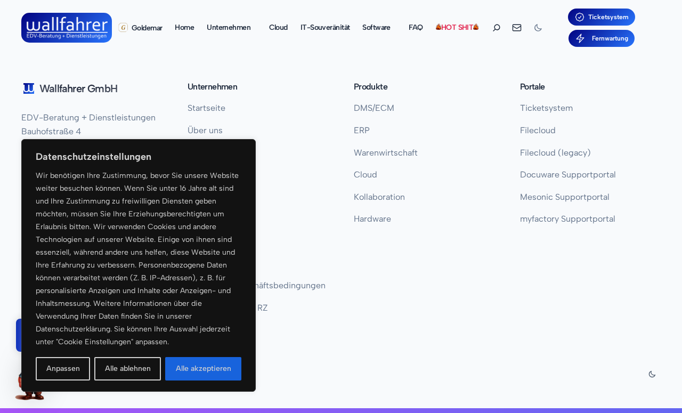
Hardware (372, 219)
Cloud (365, 174)
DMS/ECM (374, 108)
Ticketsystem (608, 17)
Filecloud (538, 130)
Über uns (205, 130)
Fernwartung (608, 38)
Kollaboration (379, 197)
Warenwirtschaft (386, 153)
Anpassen (63, 368)
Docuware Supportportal (568, 174)
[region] (138, 265)
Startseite (206, 108)
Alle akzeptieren (203, 368)
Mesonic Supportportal (565, 197)
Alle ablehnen (128, 368)
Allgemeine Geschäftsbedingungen (257, 285)
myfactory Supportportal (567, 219)
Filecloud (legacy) (555, 153)
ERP (362, 130)
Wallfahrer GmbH (78, 88)
